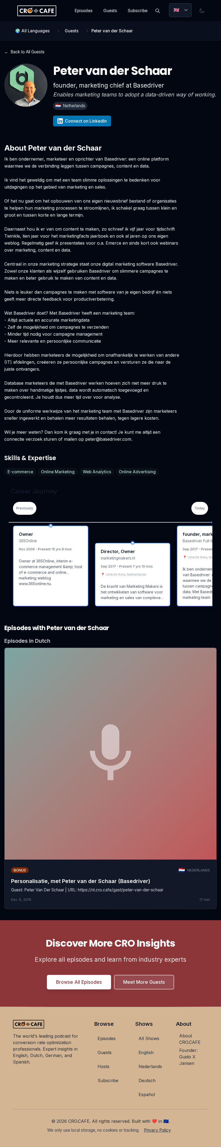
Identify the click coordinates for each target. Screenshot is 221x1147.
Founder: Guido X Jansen (188, 1057)
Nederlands (150, 1066)
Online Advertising (137, 471)
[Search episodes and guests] (158, 10)
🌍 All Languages (32, 30)
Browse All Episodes (79, 982)
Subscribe (137, 10)
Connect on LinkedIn (86, 121)
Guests (110, 10)
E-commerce (20, 471)
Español (147, 1094)
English (146, 1052)
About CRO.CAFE (190, 1039)
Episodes (83, 10)
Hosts (103, 1066)
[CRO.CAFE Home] (37, 10)
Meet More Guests (144, 982)
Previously (24, 508)
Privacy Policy (157, 1130)
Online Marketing (58, 471)
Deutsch (147, 1080)
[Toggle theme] (202, 11)
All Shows (149, 1038)
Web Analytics (97, 471)
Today (200, 508)
